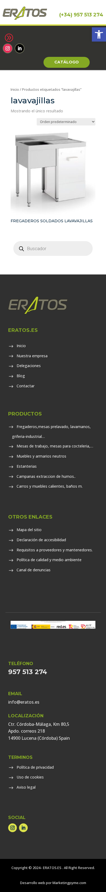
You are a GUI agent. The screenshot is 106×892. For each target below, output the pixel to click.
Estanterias (27, 466)
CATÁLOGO (66, 62)
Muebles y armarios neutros (41, 456)
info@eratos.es (23, 702)
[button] (99, 34)
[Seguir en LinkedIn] (19, 48)
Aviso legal (26, 787)
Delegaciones (29, 365)
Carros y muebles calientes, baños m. (50, 486)
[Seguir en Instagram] (8, 48)
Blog (21, 375)
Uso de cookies (30, 777)
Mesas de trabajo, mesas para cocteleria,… (55, 446)
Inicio (15, 89)
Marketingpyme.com (69, 882)
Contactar (26, 385)
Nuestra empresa (32, 355)
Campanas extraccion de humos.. (46, 476)
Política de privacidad (35, 767)
